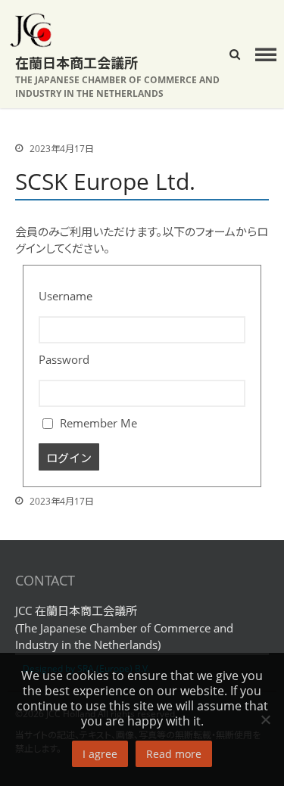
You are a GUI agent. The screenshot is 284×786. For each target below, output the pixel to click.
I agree (100, 754)
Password (64, 359)
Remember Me (97, 422)
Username (65, 295)
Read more (173, 754)
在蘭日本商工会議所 (76, 63)
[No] (265, 719)
